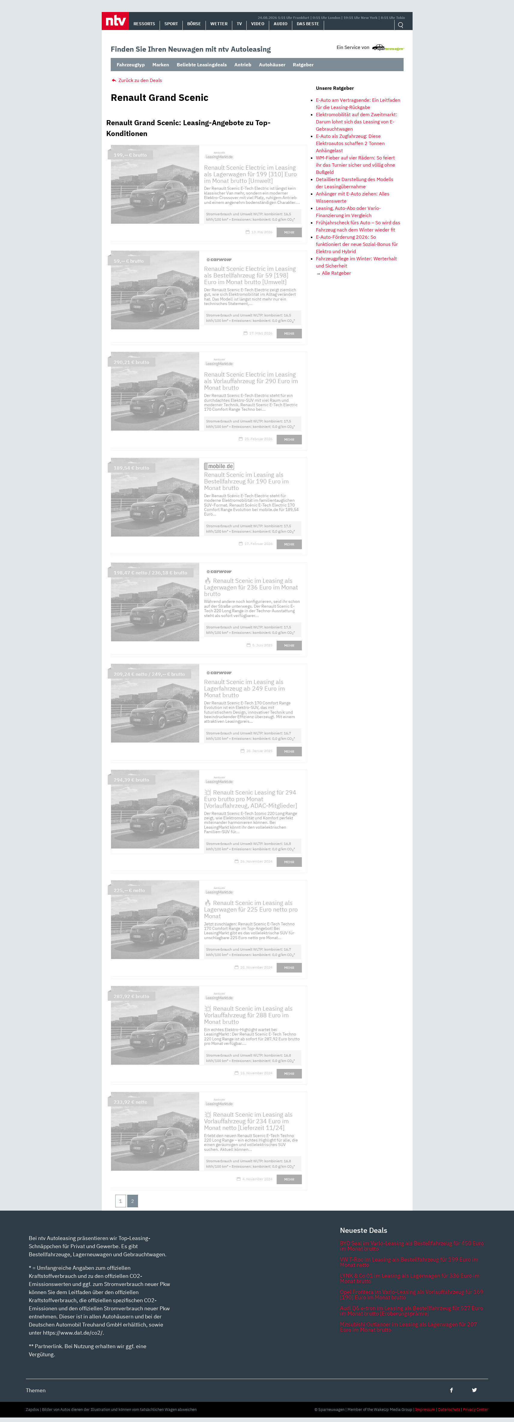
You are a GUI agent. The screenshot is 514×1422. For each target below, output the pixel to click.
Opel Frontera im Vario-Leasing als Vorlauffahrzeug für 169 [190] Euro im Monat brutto (411, 1294)
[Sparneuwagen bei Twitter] (474, 1390)
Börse (194, 23)
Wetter (218, 23)
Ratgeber (303, 65)
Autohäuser (272, 65)
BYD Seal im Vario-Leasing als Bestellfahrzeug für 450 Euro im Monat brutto (412, 1246)
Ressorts (144, 23)
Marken (160, 65)
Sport (171, 23)
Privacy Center (475, 1409)
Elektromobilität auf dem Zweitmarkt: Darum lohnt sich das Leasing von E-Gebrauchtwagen (356, 121)
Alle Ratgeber (336, 273)
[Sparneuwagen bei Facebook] (451, 1390)
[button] (115, 21)
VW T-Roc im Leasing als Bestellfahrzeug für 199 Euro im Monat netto (409, 1262)
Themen (36, 1390)
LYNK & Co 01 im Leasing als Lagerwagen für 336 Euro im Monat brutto (409, 1278)
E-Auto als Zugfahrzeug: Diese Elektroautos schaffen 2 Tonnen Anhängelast (350, 143)
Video (257, 23)
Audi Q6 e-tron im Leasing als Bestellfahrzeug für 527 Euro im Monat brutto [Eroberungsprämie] (411, 1311)
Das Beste (308, 23)
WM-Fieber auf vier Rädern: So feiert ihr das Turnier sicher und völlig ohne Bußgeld (355, 165)
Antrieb (242, 65)
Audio (280, 23)
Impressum (425, 1409)
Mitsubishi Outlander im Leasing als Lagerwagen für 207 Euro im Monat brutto (408, 1327)
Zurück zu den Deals (139, 80)
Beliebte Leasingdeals (202, 65)
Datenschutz (449, 1409)
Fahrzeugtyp (131, 65)
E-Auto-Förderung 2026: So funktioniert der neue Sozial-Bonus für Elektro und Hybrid (357, 244)
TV (239, 23)
